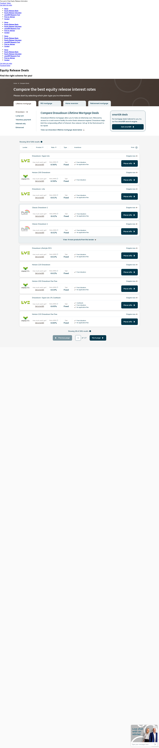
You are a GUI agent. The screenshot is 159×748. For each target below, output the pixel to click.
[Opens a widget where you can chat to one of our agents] (144, 735)
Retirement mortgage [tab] (99, 103)
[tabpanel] (79, 226)
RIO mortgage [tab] (46, 103)
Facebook (3, 3)
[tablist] (79, 103)
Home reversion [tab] (71, 103)
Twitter (9, 3)
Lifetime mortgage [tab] (23, 104)
